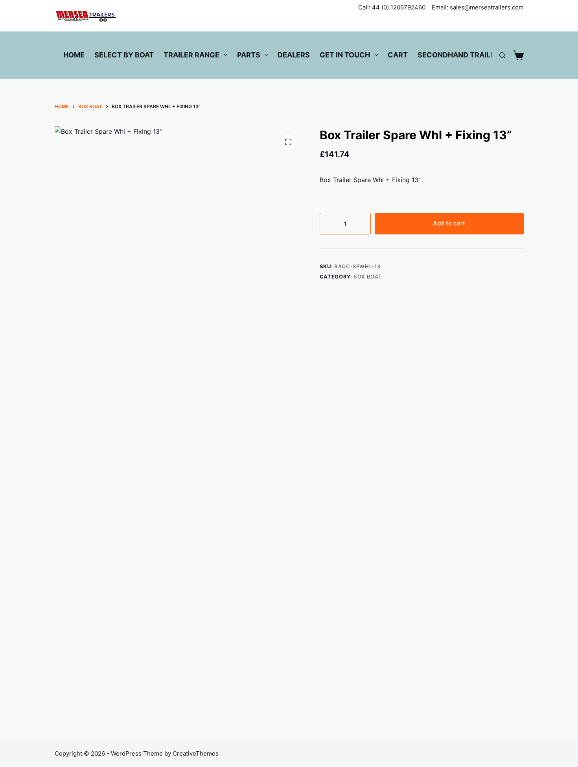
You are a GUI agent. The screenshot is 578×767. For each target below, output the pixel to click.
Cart (398, 55)
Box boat (367, 276)
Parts (248, 55)
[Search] (502, 55)
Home (74, 55)
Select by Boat (124, 55)
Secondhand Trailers (461, 55)
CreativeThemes (196, 753)
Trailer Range (191, 55)
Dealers (294, 55)
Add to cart (449, 223)
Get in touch (345, 55)
